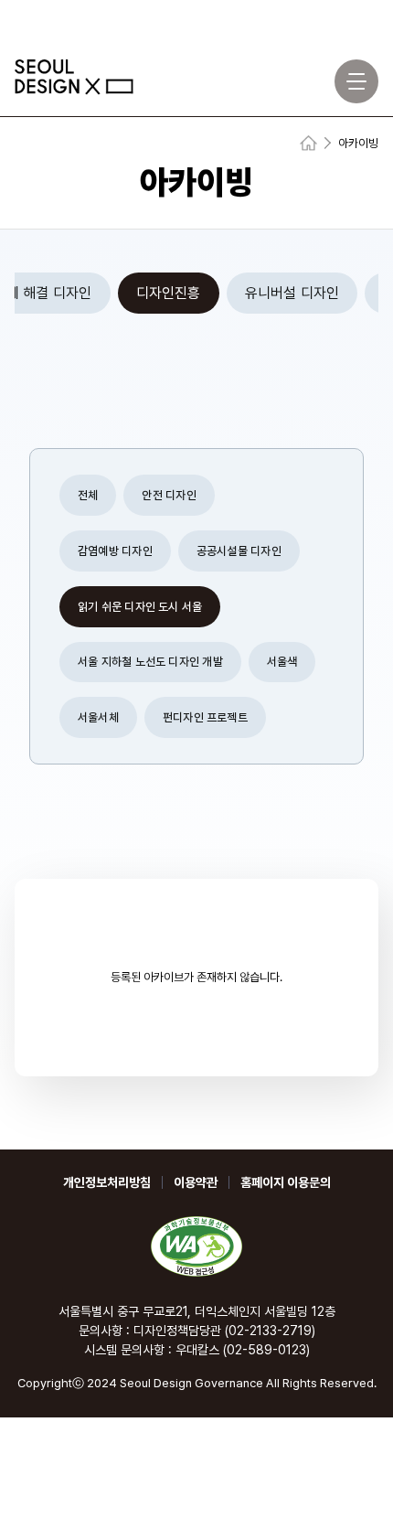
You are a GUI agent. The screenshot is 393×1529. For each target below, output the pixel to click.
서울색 (282, 661)
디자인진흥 (168, 293)
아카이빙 (358, 143)
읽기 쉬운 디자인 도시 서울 (140, 607)
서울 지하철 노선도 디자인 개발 (150, 661)
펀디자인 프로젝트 (205, 717)
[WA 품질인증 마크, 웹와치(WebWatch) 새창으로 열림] (196, 1246)
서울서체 (98, 717)
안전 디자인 (169, 495)
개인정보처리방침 (107, 1182)
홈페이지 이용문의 (285, 1182)
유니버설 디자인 (292, 293)
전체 (88, 495)
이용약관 (196, 1182)
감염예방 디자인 (115, 551)
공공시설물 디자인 (238, 551)
